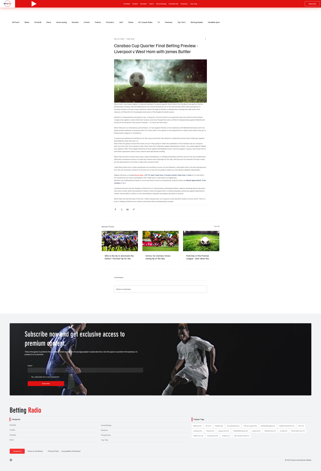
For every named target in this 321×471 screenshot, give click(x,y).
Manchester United (242, 436)
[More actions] (205, 38)
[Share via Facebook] (115, 209)
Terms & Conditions (35, 451)
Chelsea (227, 436)
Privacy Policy (53, 451)
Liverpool (198, 431)
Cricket (87, 22)
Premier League (251, 426)
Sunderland (213, 436)
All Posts (15, 22)
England (257, 431)
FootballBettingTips (241, 431)
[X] (11, 460)
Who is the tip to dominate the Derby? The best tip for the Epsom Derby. (119, 257)
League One (224, 431)
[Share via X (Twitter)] (121, 209)
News (26, 22)
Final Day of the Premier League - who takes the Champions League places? (199, 257)
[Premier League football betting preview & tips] (201, 241)
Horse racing (61, 22)
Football (37, 22)
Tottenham (199, 436)
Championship (234, 426)
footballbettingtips (268, 426)
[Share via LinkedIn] (127, 209)
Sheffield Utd (271, 431)
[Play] (34, 4)
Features (168, 22)
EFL (209, 426)
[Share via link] (134, 209)
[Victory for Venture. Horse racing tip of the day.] (160, 241)
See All (216, 226)
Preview (211, 431)
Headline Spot (214, 22)
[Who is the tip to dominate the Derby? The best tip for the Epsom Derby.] (120, 241)
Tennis (130, 22)
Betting (25, 410)
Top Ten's (181, 22)
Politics (98, 22)
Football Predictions (287, 426)
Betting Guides (197, 22)
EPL (301, 426)
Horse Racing (106, 425)
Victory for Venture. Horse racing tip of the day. (157, 257)
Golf (121, 22)
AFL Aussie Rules (145, 22)
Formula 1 (110, 22)
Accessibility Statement (71, 451)
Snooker (75, 22)
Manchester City (298, 431)
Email (30, 365)
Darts (48, 22)
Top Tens (104, 440)
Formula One (106, 435)
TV (158, 22)
